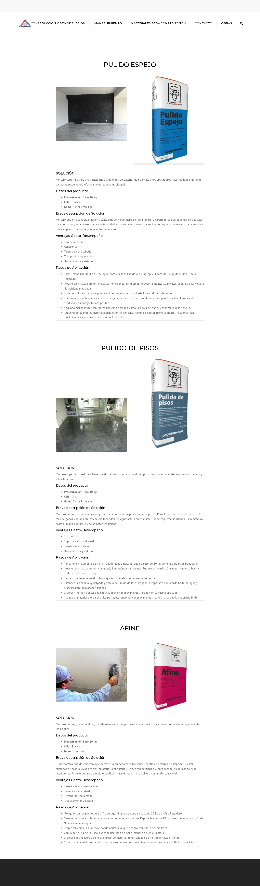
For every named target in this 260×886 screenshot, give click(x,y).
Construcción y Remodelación (58, 23)
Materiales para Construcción (158, 23)
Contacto (203, 23)
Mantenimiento (108, 23)
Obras (226, 23)
